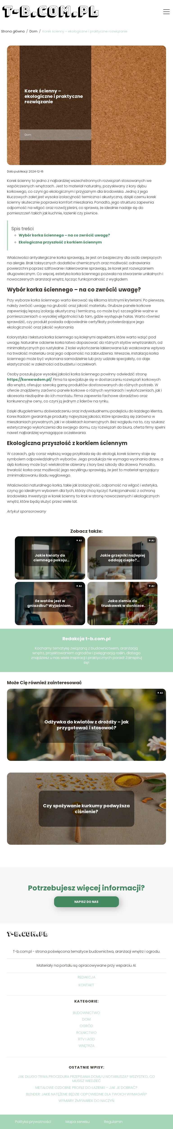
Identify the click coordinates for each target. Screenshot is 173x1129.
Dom (34, 31)
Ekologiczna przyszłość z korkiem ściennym (60, 242)
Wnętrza (86, 1045)
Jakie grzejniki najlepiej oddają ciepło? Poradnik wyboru (122, 558)
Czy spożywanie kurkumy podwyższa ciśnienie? (86, 809)
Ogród (86, 1025)
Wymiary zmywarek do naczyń (86, 1100)
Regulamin (113, 1121)
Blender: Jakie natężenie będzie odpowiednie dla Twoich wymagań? (86, 1094)
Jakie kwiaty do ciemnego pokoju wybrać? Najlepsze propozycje (50, 558)
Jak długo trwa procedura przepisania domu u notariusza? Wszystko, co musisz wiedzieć (86, 1078)
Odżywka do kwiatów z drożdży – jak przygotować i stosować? (86, 725)
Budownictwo (86, 1012)
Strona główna (13, 31)
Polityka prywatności (33, 1121)
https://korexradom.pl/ (29, 379)
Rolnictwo (86, 1032)
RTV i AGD (86, 1039)
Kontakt (86, 985)
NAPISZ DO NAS (86, 902)
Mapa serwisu (78, 1121)
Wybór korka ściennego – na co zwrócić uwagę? (64, 235)
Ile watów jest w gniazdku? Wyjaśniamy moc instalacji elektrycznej (50, 603)
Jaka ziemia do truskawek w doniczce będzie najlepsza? (122, 603)
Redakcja (86, 977)
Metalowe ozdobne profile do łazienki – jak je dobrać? (86, 1087)
